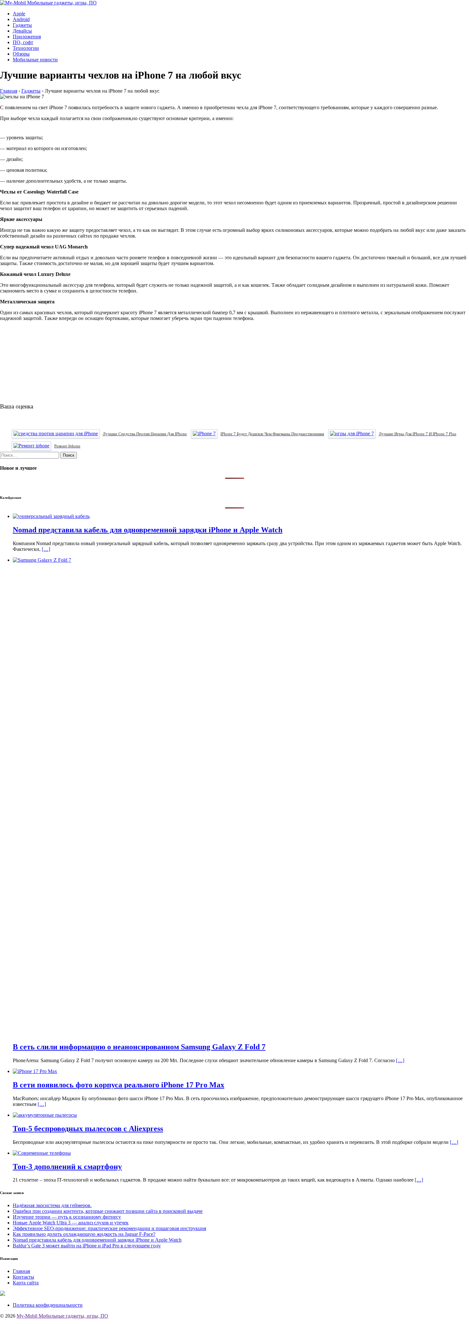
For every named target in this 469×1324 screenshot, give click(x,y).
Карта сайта (26, 1282)
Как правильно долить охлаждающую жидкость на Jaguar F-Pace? (84, 1234)
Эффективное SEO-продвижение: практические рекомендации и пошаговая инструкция (109, 1228)
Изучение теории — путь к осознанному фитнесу (67, 1217)
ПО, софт (23, 42)
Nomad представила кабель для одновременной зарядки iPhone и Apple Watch (97, 1240)
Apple (19, 13)
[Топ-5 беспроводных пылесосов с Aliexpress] (45, 1115)
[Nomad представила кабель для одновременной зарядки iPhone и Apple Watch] (51, 516)
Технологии (26, 48)
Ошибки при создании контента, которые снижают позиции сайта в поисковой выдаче (108, 1211)
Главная (21, 1271)
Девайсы (22, 31)
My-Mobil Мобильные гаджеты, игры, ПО (62, 1316)
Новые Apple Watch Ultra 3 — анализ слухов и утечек (71, 1222)
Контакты (23, 1277)
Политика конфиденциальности (48, 1305)
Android (21, 19)
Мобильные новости (35, 59)
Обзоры (21, 54)
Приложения (27, 36)
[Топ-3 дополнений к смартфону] (42, 1153)
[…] (46, 549)
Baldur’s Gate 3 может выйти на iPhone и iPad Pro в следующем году (87, 1245)
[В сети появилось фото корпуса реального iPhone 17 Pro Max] (35, 1071)
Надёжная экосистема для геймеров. (52, 1205)
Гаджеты (22, 25)
